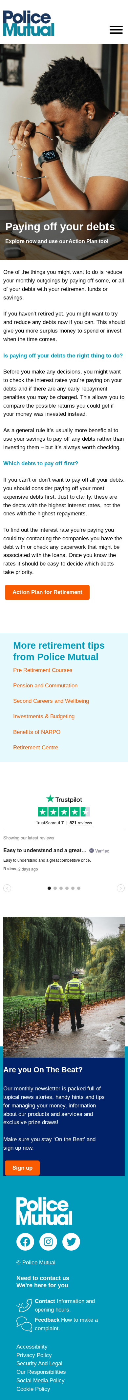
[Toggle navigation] (116, 31)
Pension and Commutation (45, 685)
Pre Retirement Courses (43, 670)
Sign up (22, 1168)
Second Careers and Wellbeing (51, 701)
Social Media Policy (40, 1380)
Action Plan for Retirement (47, 592)
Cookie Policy (33, 1389)
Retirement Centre (35, 747)
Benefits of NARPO (36, 732)
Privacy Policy (34, 1355)
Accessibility (32, 1347)
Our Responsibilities (41, 1372)
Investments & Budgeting (44, 716)
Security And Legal (39, 1363)
